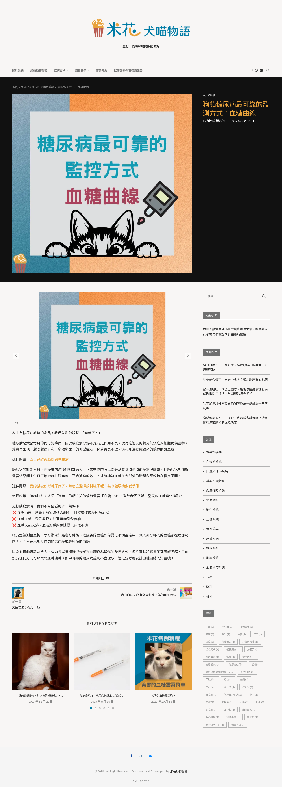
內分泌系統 (27, 87)
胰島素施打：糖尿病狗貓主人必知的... (102, 695)
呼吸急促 (246, 626)
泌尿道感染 (213, 664)
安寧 (257, 634)
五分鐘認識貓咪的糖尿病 (49, 459)
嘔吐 (226, 634)
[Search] (267, 70)
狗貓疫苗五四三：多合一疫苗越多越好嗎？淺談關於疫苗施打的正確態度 (235, 420)
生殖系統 (212, 519)
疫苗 (228, 679)
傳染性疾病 (214, 452)
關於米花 (18, 70)
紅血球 (247, 687)
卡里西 (227, 626)
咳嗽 (210, 634)
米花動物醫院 (38, 70)
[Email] (261, 70)
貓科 (209, 587)
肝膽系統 (212, 558)
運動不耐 (233, 717)
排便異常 (253, 649)
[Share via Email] (107, 578)
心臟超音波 (250, 641)
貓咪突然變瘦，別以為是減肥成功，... (41, 695)
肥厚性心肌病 (233, 694)
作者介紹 (101, 70)
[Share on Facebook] (94, 578)
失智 (241, 634)
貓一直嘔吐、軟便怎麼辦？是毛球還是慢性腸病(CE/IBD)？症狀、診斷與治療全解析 (235, 391)
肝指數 (211, 694)
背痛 (210, 702)
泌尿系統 (212, 500)
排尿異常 (212, 657)
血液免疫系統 (215, 567)
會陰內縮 (249, 657)
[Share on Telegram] (98, 578)
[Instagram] (256, 70)
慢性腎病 (212, 649)
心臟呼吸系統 (215, 490)
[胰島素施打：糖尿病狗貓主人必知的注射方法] (102, 661)
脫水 (260, 702)
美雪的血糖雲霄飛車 (163, 695)
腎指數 (211, 709)
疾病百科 (59, 70)
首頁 (15, 87)
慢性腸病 (233, 649)
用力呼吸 (247, 672)
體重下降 (238, 724)
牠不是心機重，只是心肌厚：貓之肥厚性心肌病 (235, 379)
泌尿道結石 (237, 664)
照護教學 (80, 70)
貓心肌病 (212, 717)
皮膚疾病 (212, 538)
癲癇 (244, 679)
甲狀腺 (211, 679)
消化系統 (212, 510)
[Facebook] (252, 70)
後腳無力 (228, 641)
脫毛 (244, 702)
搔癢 (230, 657)
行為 (209, 577)
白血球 (211, 687)
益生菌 (229, 687)
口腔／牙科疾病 (217, 471)
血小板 (229, 709)
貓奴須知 (249, 709)
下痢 (210, 626)
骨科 (209, 596)
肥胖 (254, 694)
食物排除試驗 (215, 724)
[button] (188, 356)
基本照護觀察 (215, 481)
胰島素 (227, 702)
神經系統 (212, 548)
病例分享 (212, 529)
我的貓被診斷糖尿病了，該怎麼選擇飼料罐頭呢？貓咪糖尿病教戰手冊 (84, 485)
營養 (256, 664)
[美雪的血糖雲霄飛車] (163, 661)
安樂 (210, 641)
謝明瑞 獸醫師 (216, 121)
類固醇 (252, 717)
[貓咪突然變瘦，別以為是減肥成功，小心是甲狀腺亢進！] (40, 661)
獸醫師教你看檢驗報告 (128, 70)
